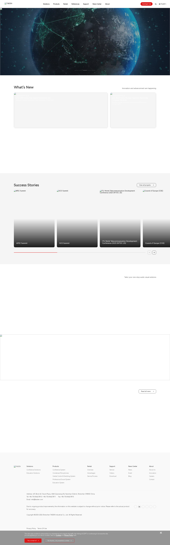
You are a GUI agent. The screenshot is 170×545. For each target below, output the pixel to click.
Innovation (152, 473)
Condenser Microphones (61, 473)
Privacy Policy (31, 528)
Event (130, 473)
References (75, 4)
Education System (58, 483)
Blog (129, 476)
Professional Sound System (61, 479)
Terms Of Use (42, 528)
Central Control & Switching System (64, 476)
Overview (90, 470)
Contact (151, 479)
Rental (65, 4)
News (130, 470)
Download (113, 476)
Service (112, 470)
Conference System (59, 470)
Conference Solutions (34, 470)
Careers (151, 476)
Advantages (91, 473)
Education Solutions (33, 473)
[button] (71, 246)
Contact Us (146, 4)
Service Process (92, 476)
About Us (152, 470)
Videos (112, 473)
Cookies (58, 535)
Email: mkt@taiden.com (35, 499)
